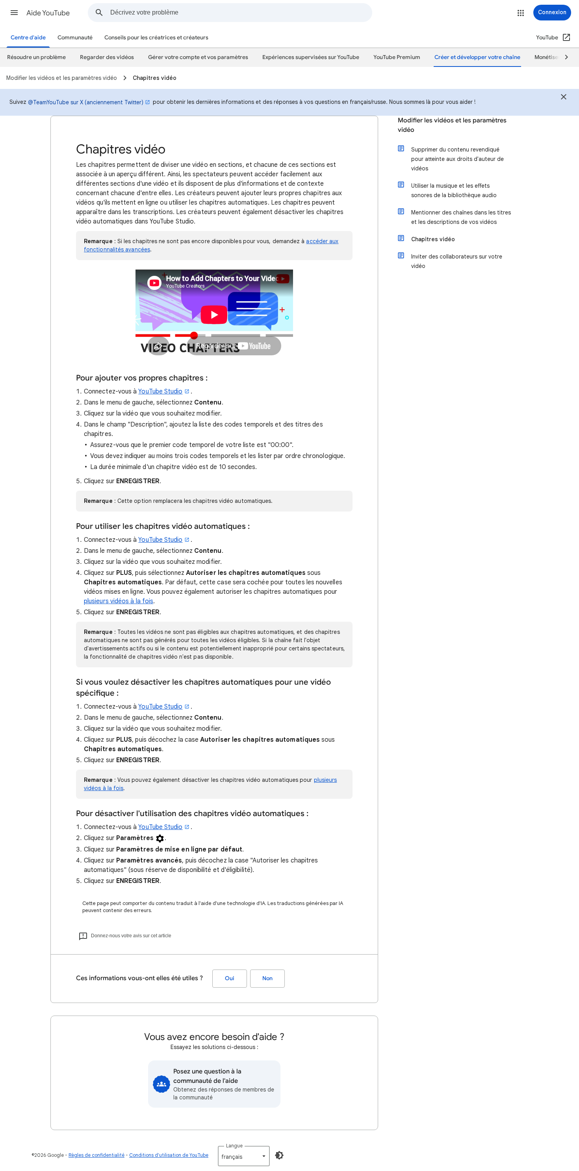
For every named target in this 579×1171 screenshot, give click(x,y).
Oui (229, 978)
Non (267, 978)
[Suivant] (563, 57)
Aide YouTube (48, 13)
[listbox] (244, 1156)
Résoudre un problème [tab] (36, 57)
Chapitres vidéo (433, 239)
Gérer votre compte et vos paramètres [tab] (198, 57)
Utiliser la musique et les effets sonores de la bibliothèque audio (454, 190)
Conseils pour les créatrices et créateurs (156, 37)
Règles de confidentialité (96, 1155)
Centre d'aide (28, 37)
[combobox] (241, 13)
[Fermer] (563, 98)
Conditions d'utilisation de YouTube (168, 1155)
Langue (234, 1146)
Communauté (75, 37)
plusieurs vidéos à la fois (118, 601)
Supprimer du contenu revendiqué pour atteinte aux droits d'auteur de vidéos (457, 159)
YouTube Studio (160, 391)
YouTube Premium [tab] (396, 57)
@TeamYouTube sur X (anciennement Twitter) (85, 102)
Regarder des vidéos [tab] (107, 57)
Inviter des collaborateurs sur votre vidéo (456, 261)
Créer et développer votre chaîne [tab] (477, 57)
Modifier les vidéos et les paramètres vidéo (452, 125)
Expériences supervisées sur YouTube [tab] (310, 57)
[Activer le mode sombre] (279, 1155)
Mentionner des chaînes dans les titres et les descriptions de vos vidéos (461, 217)
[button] (14, 12)
